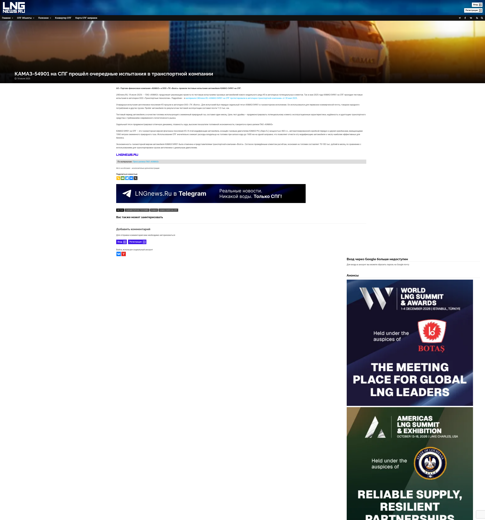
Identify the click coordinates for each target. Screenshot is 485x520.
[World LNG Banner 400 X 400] (410, 343)
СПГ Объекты (24, 18)
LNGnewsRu (127, 154)
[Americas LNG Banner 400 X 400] (410, 471)
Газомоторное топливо (137, 210)
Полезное (43, 18)
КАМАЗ (154, 210)
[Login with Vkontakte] (118, 254)
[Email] (123, 178)
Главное (6, 18)
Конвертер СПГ (63, 18)
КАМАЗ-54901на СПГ (168, 210)
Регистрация (135, 242)
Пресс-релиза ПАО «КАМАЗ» (146, 161)
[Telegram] (127, 178)
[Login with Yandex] (123, 254)
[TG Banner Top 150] (211, 193)
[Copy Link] (118, 178)
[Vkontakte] (131, 178)
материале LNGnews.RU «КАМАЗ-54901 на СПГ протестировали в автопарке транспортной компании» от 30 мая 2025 (241, 98)
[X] (135, 178)
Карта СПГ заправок (86, 18)
